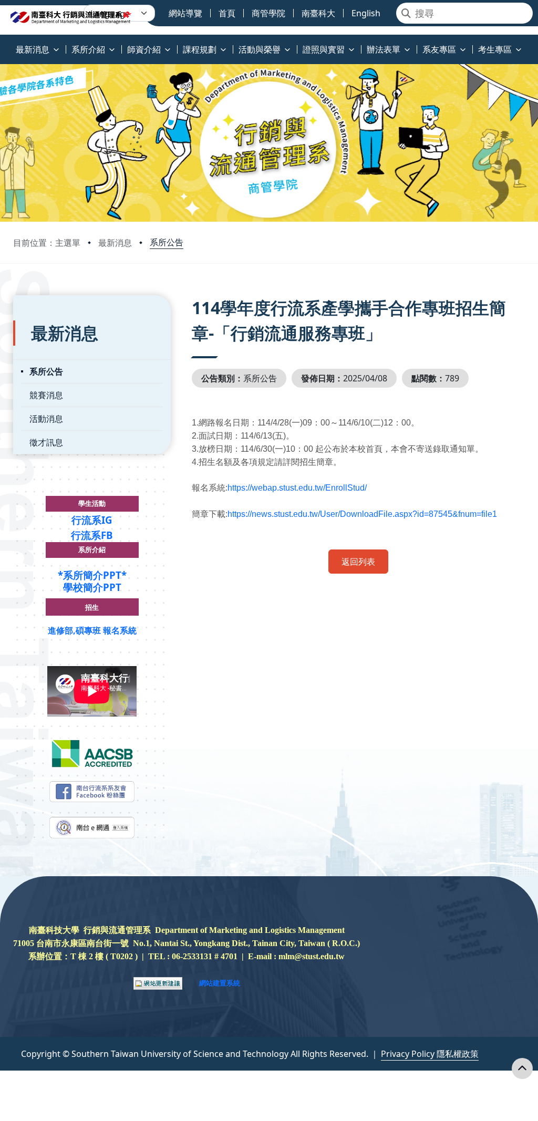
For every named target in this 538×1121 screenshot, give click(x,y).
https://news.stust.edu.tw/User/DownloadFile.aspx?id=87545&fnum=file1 (362, 514)
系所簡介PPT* (95, 575)
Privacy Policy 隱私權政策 (430, 1054)
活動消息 (46, 418)
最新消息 (115, 242)
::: (2, 43)
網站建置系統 (219, 983)
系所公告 (166, 242)
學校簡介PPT (92, 587)
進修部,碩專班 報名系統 (92, 630)
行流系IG (91, 519)
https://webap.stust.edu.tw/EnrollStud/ (297, 487)
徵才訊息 (46, 442)
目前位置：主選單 (46, 242)
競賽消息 (46, 395)
